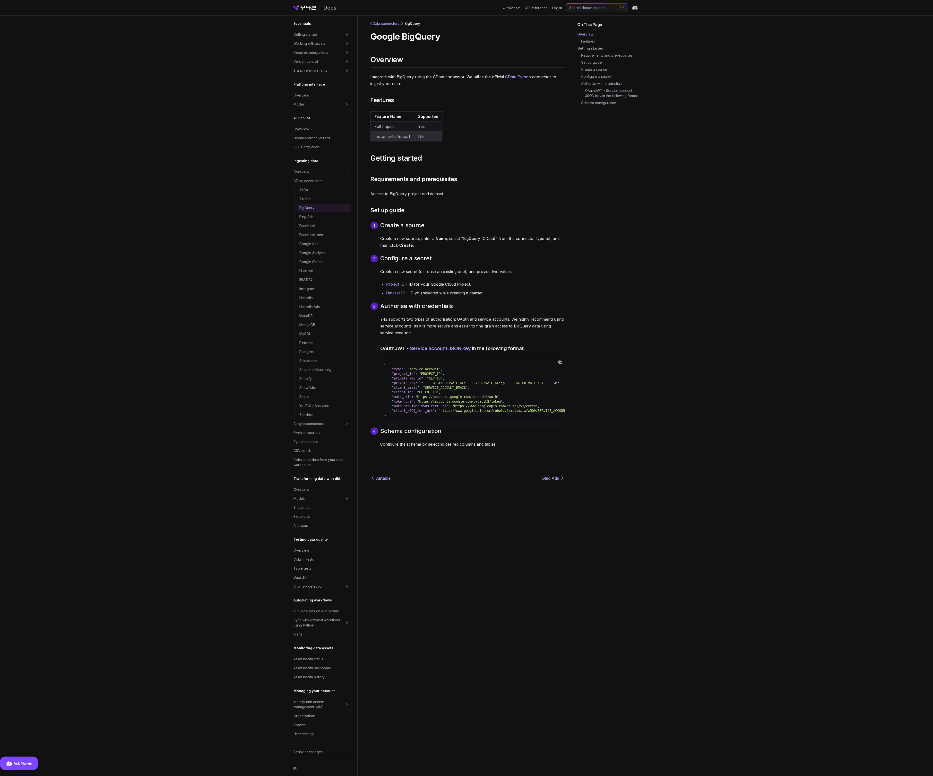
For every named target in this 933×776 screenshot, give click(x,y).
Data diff (300, 577)
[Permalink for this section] (407, 59)
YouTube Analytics (314, 406)
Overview (301, 95)
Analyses (301, 525)
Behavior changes (308, 752)
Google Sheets (311, 262)
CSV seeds (302, 451)
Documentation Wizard (312, 138)
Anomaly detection (308, 586)
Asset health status (308, 659)
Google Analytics (312, 253)
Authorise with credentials (601, 83)
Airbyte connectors (309, 424)
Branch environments (310, 70)
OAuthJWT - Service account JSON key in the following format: (612, 93)
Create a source (594, 69)
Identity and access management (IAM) (309, 704)
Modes (299, 104)
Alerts (298, 634)
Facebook (307, 226)
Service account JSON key (440, 348)
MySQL (305, 334)
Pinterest (306, 343)
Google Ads (308, 244)
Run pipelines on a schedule (316, 611)
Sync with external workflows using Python (317, 622)
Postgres (306, 352)
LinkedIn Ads (309, 307)
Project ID (395, 284)
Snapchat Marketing (315, 370)
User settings (304, 734)
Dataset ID (395, 293)
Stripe (304, 397)
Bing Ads (306, 217)
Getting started (305, 34)
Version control (306, 61)
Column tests (304, 559)
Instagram (307, 289)
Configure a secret (596, 76)
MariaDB (306, 316)
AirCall (304, 190)
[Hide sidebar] (295, 768)
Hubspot (306, 271)
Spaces (300, 725)
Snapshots (302, 507)
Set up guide (591, 62)
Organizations (305, 716)
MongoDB (307, 325)
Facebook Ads (311, 235)
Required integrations (311, 52)
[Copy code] (560, 362)
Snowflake (307, 388)
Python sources (306, 442)
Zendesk (306, 415)
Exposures (302, 516)
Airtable (305, 199)
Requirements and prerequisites (606, 55)
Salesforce (308, 361)
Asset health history (309, 677)
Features (588, 41)
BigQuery (306, 208)
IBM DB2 (306, 280)
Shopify (305, 379)
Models (299, 498)
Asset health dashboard (312, 668)
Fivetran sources (307, 433)
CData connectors (308, 181)
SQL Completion (306, 147)
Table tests (302, 568)
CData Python (518, 76)
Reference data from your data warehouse (318, 462)
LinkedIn (306, 298)
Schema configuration (598, 103)
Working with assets (309, 43)
